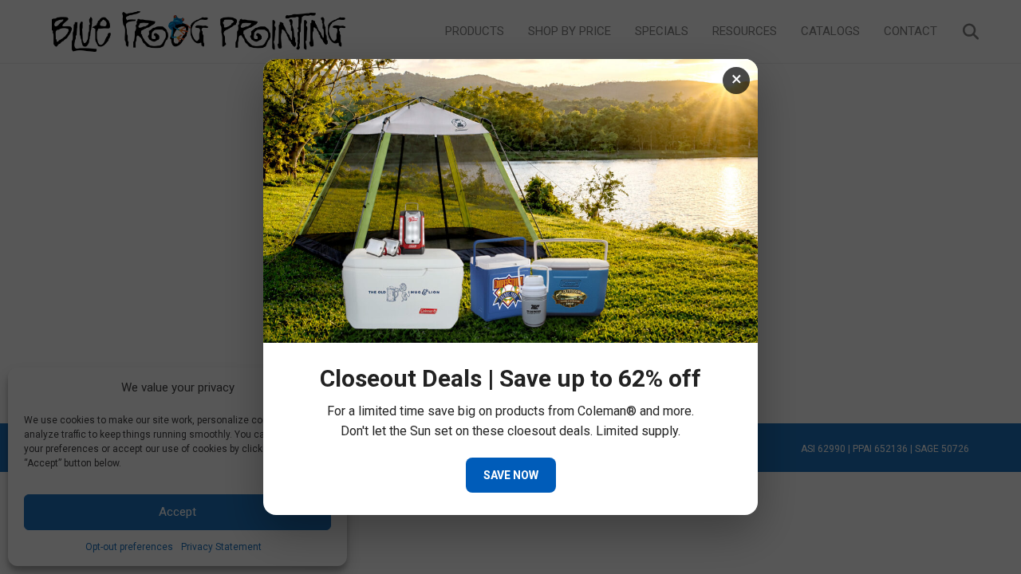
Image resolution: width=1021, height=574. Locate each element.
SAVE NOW (510, 475)
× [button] (736, 79)
